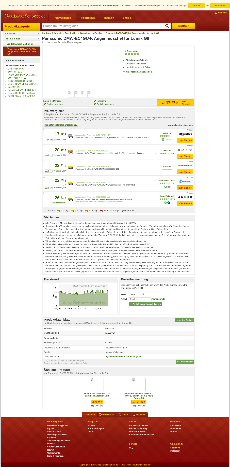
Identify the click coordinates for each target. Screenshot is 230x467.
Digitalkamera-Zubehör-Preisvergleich (123, 356)
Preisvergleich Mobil (57, 434)
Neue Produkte (54, 431)
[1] (49, 139)
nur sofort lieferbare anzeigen (59, 125)
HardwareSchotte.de (52, 33)
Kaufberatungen (96, 428)
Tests (90, 431)
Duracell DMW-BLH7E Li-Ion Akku (23, 84)
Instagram (175, 451)
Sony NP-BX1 (14, 87)
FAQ (131, 448)
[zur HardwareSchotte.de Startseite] (24, 15)
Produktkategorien (18, 26)
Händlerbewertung (138, 428)
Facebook (175, 448)
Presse (173, 431)
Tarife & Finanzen (55, 456)
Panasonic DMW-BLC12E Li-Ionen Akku (26, 90)
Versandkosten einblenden (180, 125)
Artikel (91, 425)
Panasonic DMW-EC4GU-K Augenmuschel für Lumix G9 (22, 51)
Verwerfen (220, 6)
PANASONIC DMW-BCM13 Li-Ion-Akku (26, 75)
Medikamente (53, 453)
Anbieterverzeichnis (139, 425)
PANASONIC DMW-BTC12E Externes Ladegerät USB (97, 394)
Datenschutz (159, 299)
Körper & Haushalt (56, 447)
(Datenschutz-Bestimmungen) (104, 6)
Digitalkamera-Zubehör (20, 44)
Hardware (10, 33)
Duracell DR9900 (16, 69)
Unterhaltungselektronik (58, 441)
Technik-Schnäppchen (57, 425)
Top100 (50, 428)
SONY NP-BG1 (15, 72)
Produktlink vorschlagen (116, 348)
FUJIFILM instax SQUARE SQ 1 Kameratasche (29, 96)
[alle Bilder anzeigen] (81, 94)
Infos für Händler (137, 431)
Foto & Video (13, 38)
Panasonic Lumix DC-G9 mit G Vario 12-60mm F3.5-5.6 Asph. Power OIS (138, 395)
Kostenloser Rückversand (141, 434)
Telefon (50, 450)
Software (51, 444)
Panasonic (141, 64)
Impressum (175, 425)
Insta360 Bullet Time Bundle (21, 81)
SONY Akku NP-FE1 (17, 78)
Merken (196, 6)
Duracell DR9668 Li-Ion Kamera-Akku (25, 93)
